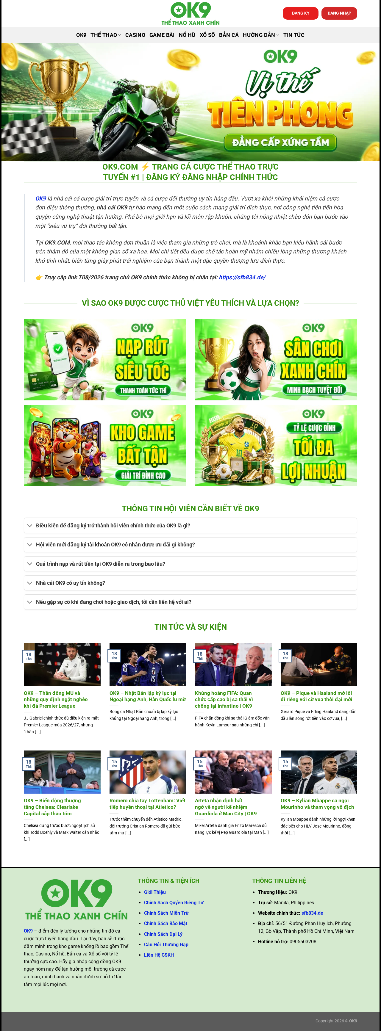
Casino (135, 35)
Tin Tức (294, 35)
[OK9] (190, 13)
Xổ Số (207, 35)
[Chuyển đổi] (30, 526)
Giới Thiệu (155, 892)
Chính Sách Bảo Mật (165, 923)
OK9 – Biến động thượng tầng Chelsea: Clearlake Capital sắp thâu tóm (52, 807)
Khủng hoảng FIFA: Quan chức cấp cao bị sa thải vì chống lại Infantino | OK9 (224, 699)
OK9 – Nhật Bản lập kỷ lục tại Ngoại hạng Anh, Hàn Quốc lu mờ (148, 696)
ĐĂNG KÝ (301, 13)
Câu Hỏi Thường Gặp (166, 944)
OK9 (81, 35)
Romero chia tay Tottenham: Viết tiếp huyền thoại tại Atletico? (147, 804)
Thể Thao (103, 35)
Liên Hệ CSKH (159, 955)
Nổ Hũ (187, 35)
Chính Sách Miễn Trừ (166, 913)
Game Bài (162, 35)
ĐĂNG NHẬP (339, 13)
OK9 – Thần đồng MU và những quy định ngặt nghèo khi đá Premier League (56, 699)
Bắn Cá (229, 35)
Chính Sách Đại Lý (163, 934)
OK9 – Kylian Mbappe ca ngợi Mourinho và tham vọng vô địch (317, 804)
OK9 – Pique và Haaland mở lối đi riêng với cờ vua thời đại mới (316, 696)
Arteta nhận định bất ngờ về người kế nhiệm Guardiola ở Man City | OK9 (226, 807)
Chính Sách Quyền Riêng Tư (174, 902)
